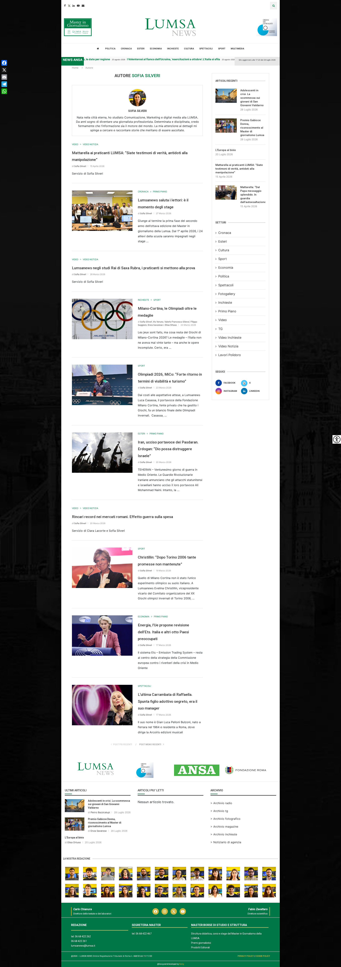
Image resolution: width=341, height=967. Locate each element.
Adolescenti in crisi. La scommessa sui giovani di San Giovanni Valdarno (252, 98)
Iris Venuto (158, 321)
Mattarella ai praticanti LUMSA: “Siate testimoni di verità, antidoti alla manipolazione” (239, 168)
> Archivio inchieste (223, 834)
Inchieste (173, 48)
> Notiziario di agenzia (225, 842)
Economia (156, 48)
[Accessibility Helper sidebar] (336, 439)
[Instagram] (164, 911)
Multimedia (237, 48)
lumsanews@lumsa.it (83, 945)
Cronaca (126, 48)
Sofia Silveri (137, 111)
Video (222, 320)
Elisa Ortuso (171, 325)
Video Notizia (228, 346)
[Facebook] (65, 5)
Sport (221, 48)
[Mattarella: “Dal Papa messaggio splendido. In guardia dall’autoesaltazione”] (226, 192)
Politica (110, 48)
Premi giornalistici (201, 942)
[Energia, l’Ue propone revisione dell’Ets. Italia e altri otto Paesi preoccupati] (102, 635)
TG (220, 329)
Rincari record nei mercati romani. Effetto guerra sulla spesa (122, 517)
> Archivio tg (219, 811)
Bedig (181, 964)
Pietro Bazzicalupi (100, 812)
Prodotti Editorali (200, 947)
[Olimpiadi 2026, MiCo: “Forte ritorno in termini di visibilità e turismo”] (102, 385)
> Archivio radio (221, 803)
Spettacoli (206, 48)
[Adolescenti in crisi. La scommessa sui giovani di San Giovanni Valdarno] (226, 96)
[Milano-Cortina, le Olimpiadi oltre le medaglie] (102, 319)
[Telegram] (4, 84)
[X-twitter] (173, 911)
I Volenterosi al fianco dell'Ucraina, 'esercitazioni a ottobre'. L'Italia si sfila (146, 59)
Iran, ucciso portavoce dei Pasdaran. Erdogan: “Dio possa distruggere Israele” (168, 449)
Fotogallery (226, 294)
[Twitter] (69, 5)
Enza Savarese (155, 325)
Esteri (141, 48)
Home (75, 67)
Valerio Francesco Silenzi (177, 321)
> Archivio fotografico (225, 818)
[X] (4, 70)
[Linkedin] (73, 5)
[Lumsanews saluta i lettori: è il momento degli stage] (102, 210)
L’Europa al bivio (225, 150)
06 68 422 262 (83, 936)
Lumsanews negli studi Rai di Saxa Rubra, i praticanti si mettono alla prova (133, 268)
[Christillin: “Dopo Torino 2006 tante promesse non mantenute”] (102, 568)
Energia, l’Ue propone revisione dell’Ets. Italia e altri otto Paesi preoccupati (163, 632)
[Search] (273, 5)
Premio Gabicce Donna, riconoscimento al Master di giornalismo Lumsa (252, 128)
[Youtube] (78, 5)
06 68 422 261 (79, 941)
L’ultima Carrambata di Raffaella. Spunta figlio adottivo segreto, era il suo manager (167, 701)
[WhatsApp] (4, 91)
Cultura (189, 48)
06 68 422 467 (143, 933)
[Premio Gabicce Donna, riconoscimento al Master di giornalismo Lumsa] (226, 125)
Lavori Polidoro (229, 355)
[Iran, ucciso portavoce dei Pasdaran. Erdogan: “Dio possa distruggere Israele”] (102, 452)
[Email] (83, 5)
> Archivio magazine (224, 826)
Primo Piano (227, 311)
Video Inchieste (229, 337)
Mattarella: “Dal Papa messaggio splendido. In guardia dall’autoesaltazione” (252, 195)
